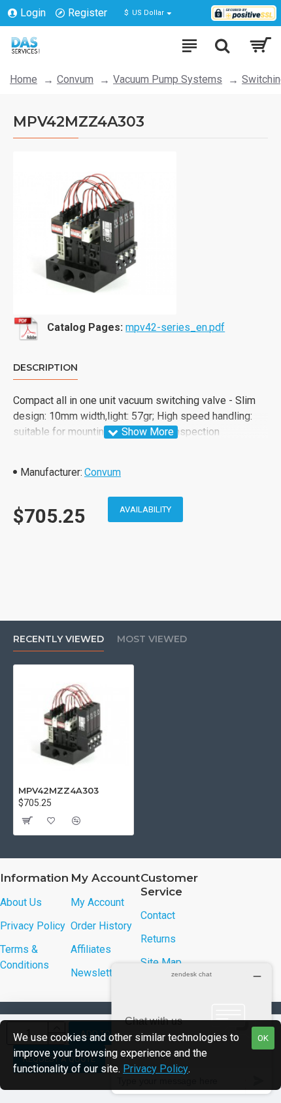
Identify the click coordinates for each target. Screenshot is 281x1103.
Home (23, 79)
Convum (75, 79)
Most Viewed (152, 639)
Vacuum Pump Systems (167, 79)
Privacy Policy (155, 1069)
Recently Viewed (58, 639)
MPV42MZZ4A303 (58, 790)
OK (263, 1038)
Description (45, 367)
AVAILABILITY (145, 509)
